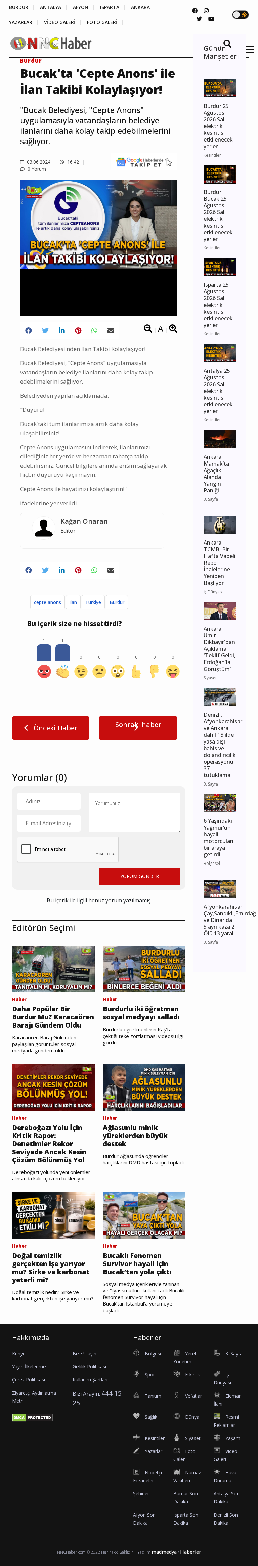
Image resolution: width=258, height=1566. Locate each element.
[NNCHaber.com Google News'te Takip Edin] (144, 161)
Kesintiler (155, 1438)
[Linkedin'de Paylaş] (62, 330)
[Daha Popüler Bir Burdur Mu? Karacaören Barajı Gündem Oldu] (53, 968)
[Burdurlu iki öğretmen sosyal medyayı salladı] (144, 968)
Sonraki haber (138, 724)
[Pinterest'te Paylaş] (78, 330)
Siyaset (193, 1438)
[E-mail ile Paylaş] (110, 330)
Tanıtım (153, 1396)
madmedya (164, 1552)
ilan (73, 602)
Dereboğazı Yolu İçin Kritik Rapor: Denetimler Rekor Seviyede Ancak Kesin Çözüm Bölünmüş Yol (49, 1144)
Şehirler (141, 1493)
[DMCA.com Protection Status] (32, 1417)
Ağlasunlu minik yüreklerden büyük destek (135, 1136)
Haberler (190, 1552)
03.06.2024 (38, 162)
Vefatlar (193, 1396)
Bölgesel (55, 43)
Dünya (192, 1417)
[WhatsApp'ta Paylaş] (94, 330)
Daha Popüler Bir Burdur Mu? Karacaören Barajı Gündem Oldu (53, 1017)
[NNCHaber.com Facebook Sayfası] (195, 11)
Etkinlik (192, 1374)
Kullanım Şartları (90, 1379)
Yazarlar (153, 1451)
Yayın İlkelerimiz (29, 1366)
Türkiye (93, 602)
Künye (19, 1353)
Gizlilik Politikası (89, 1366)
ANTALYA (50, 7)
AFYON (80, 7)
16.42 (72, 162)
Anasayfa (27, 43)
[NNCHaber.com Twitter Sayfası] (199, 19)
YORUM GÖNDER (139, 876)
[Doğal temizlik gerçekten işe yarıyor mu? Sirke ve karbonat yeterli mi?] (53, 1214)
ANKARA (140, 7)
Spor (150, 1374)
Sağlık (151, 1417)
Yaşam (232, 1438)
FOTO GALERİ (102, 22)
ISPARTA (109, 7)
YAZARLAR (20, 22)
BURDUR (18, 7)
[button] (247, 53)
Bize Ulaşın (84, 1353)
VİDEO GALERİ (59, 22)
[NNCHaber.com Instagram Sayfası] (206, 11)
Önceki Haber (55, 727)
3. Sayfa (234, 1353)
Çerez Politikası (28, 1379)
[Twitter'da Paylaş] (45, 330)
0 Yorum (36, 169)
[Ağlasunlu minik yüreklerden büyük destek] (144, 1086)
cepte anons (47, 602)
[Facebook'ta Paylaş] (28, 330)
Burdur (117, 602)
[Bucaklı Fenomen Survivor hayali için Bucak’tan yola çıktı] (144, 1214)
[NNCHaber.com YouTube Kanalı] (211, 19)
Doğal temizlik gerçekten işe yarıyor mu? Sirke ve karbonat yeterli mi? (51, 1268)
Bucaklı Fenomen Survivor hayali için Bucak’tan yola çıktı (137, 1264)
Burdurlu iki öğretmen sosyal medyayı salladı (141, 1013)
